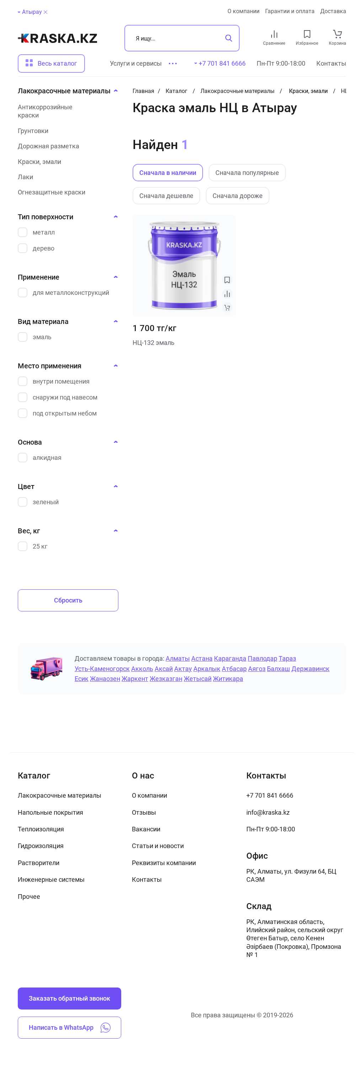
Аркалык (206, 668)
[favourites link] (307, 34)
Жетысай (198, 678)
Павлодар (262, 658)
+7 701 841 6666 (269, 795)
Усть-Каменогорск (102, 668)
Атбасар (234, 668)
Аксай (164, 668)
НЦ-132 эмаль (154, 342)
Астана (202, 658)
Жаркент (135, 678)
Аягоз (257, 668)
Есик (82, 678)
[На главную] (57, 38)
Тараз (287, 658)
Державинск (310, 668)
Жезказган (166, 678)
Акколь (142, 668)
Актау (183, 668)
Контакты (331, 63)
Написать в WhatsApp (61, 1027)
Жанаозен (105, 678)
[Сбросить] (45, 12)
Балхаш (278, 668)
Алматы (178, 658)
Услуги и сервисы (136, 63)
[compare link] (274, 34)
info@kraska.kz (268, 812)
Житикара (228, 678)
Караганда (230, 658)
